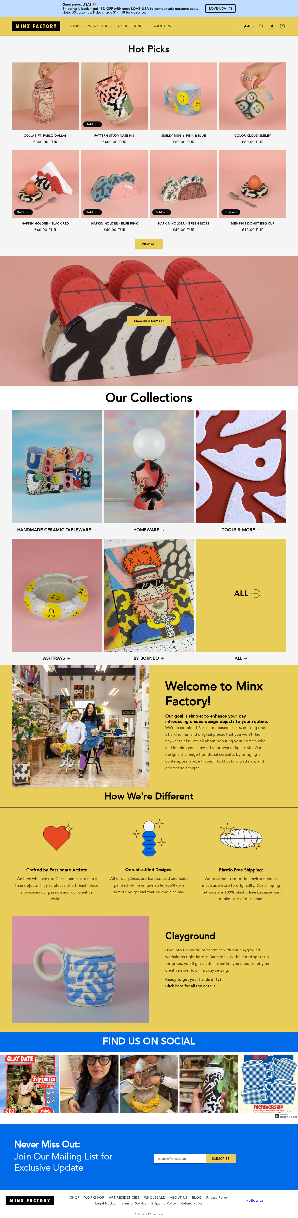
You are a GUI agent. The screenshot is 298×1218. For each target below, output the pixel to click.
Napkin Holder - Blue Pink (114, 224)
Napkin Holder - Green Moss (183, 224)
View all (149, 244)
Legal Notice (105, 1203)
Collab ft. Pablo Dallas (45, 136)
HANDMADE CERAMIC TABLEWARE (54, 530)
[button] (76, 26)
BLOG (197, 1197)
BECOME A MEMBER (149, 321)
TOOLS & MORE (238, 530)
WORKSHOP (94, 1197)
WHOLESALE (154, 1197)
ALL (238, 658)
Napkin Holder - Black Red (45, 224)
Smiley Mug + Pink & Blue (183, 136)
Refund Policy (192, 1203)
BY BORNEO (146, 658)
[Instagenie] (286, 1118)
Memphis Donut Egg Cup (252, 224)
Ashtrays (54, 658)
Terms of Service (133, 1203)
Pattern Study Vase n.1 (114, 136)
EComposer (155, 1214)
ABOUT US (178, 1197)
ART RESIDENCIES (124, 1197)
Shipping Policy (163, 1203)
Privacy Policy (217, 1197)
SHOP (74, 1197)
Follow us (255, 1200)
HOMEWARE (146, 530)
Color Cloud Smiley (252, 136)
